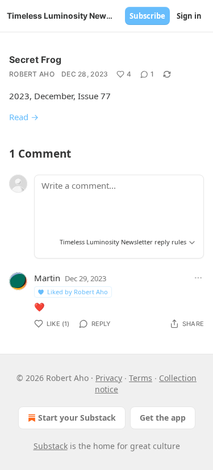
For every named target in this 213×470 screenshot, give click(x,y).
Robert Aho (32, 74)
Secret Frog (35, 59)
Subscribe (147, 16)
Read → (24, 116)
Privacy (108, 377)
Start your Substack (77, 417)
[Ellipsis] (198, 278)
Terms (140, 377)
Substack (51, 446)
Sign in (189, 16)
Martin (47, 277)
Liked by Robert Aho (77, 291)
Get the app (163, 417)
